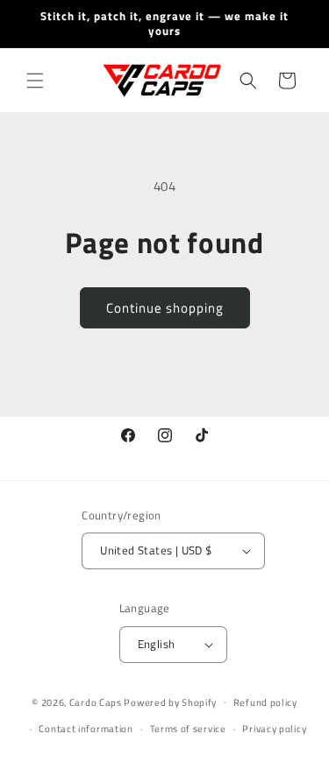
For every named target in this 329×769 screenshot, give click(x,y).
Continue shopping (165, 308)
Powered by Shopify (170, 702)
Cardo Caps (95, 702)
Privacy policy (274, 729)
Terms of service (188, 729)
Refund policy (265, 702)
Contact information (85, 729)
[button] (35, 80)
